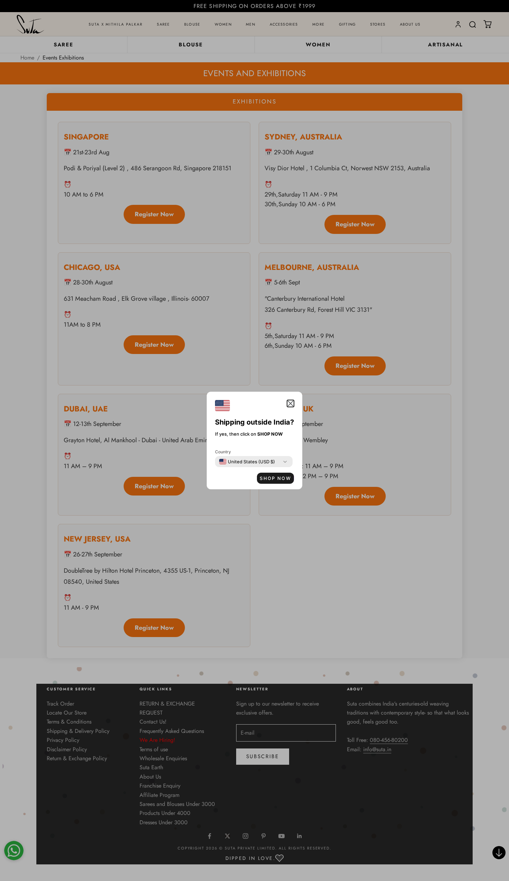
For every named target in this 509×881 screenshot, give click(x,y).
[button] (290, 403)
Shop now (275, 478)
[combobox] (247, 461)
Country (223, 451)
